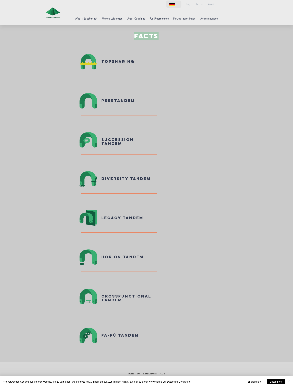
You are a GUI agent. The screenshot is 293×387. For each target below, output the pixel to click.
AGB (162, 373)
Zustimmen (276, 381)
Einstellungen (255, 381)
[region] (145, 69)
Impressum (134, 373)
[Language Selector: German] (173, 4)
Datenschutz (150, 373)
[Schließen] (289, 381)
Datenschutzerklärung (179, 381)
